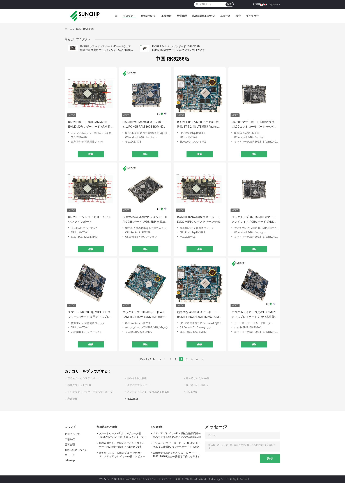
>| (203, 359)
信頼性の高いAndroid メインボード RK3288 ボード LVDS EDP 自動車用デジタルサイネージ (145, 219)
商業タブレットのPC (79, 385)
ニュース (225, 15)
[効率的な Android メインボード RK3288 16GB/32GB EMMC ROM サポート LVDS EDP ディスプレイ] (199, 283)
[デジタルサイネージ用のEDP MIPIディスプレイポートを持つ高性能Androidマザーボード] (254, 283)
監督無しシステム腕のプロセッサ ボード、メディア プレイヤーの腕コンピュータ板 (122, 455)
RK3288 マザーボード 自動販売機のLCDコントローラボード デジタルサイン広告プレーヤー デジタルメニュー (253, 124)
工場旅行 (166, 15)
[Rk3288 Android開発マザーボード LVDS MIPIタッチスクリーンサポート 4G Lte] (199, 188)
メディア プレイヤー (138, 385)
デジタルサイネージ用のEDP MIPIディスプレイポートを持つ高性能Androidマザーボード (253, 314)
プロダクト (129, 15)
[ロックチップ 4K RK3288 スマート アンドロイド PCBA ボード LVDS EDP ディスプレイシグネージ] (254, 188)
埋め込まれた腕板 (137, 378)
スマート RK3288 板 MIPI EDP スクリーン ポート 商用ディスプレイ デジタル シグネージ (90, 314)
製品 (78, 29)
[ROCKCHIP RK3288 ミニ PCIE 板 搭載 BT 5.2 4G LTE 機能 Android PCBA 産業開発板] (199, 93)
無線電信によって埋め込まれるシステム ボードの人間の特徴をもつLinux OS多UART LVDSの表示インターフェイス (121, 445)
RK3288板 (132, 398)
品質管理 (182, 15)
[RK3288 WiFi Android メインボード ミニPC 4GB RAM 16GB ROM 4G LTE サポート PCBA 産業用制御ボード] (145, 93)
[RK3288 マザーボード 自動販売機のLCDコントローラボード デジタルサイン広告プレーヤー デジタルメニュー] (254, 93)
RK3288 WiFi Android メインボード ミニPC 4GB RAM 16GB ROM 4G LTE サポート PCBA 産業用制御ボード (145, 124)
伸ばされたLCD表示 (197, 385)
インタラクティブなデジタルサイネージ (90, 391)
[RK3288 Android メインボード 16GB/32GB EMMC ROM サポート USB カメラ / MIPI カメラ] (145, 48)
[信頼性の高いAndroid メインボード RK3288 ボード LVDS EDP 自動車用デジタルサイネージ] (145, 188)
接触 (90, 154)
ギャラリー (252, 15)
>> (197, 359)
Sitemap (70, 460)
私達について (148, 15)
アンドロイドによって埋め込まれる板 (148, 391)
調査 (229, 4)
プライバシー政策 (107, 479)
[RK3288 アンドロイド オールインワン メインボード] (90, 188)
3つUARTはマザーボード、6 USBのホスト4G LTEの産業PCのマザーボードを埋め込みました (177, 445)
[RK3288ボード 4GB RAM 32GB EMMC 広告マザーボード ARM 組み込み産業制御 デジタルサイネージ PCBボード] (90, 93)
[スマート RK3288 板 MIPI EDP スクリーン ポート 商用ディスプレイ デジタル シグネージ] (90, 283)
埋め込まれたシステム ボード (84, 378)
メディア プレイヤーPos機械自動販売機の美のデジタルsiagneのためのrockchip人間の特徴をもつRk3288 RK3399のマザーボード (177, 435)
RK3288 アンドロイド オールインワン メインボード (89, 219)
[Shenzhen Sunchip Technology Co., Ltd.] (84, 15)
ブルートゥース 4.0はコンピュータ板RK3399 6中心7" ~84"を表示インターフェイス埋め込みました (122, 435)
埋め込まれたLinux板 (198, 378)
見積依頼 (257, 4)
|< (154, 359)
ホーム (68, 29)
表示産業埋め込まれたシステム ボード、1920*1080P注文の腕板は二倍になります (176, 454)
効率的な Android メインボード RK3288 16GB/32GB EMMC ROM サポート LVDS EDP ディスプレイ (198, 314)
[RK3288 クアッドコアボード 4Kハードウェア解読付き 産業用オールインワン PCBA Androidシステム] (73, 48)
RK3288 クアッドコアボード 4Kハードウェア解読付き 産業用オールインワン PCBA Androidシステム (106, 50)
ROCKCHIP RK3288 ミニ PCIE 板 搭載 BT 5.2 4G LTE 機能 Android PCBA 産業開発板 (198, 124)
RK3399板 (191, 391)
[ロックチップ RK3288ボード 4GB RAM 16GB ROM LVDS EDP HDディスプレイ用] (145, 283)
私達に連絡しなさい (203, 15)
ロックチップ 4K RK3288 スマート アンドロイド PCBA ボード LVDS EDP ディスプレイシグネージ (253, 219)
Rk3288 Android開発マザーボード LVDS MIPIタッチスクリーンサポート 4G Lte (198, 219)
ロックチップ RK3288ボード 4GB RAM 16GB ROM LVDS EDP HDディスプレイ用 (145, 314)
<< (159, 359)
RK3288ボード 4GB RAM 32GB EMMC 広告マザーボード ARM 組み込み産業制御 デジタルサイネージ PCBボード (90, 124)
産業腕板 (72, 398)
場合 (238, 15)
